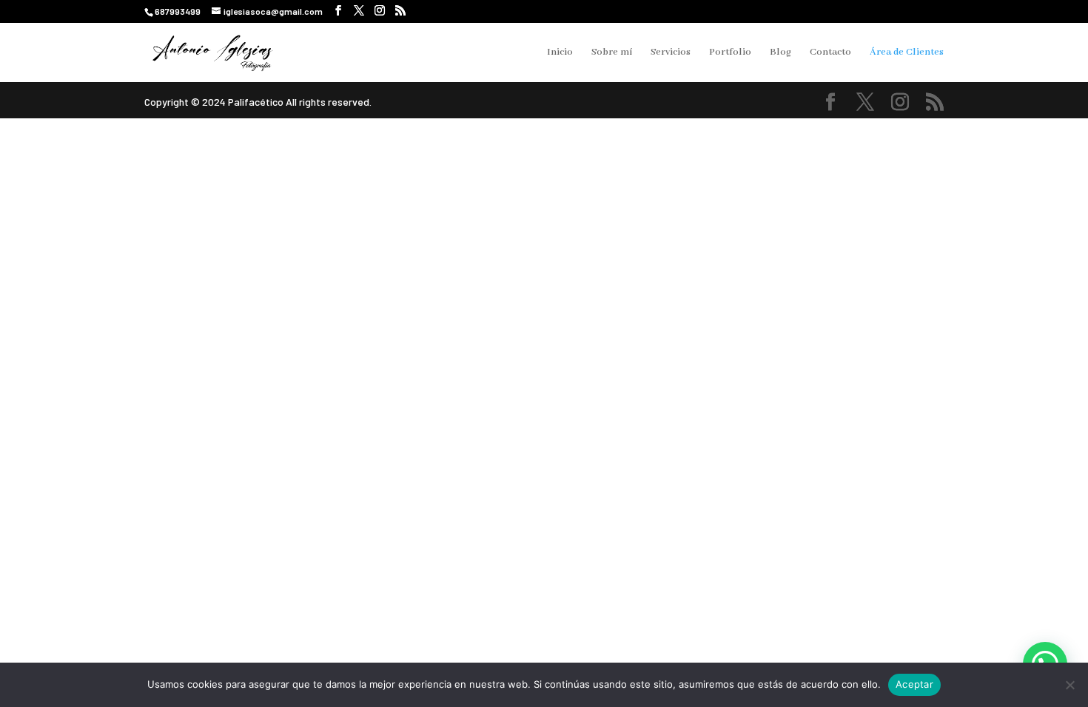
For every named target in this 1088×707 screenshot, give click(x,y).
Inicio (560, 52)
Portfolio (730, 52)
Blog (780, 52)
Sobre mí (611, 52)
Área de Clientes (907, 52)
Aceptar (914, 684)
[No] (1069, 684)
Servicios (671, 52)
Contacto (830, 52)
